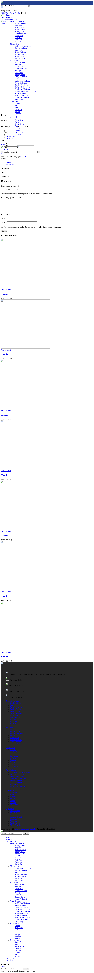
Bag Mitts (18, 25)
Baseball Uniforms (17, 774)
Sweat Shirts (19, 124)
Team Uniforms (11, 770)
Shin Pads (13, 721)
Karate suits (14, 815)
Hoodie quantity (9, 152)
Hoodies (18, 114)
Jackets (17, 112)
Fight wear (14, 882)
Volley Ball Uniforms (18, 784)
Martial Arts (10, 727)
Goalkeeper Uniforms (18, 778)
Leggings (18, 128)
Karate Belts (14, 738)
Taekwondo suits (16, 817)
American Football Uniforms (20, 772)
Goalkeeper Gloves (22, 919)
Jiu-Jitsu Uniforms (16, 734)
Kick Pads (14, 719)
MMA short (14, 821)
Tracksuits (13, 752)
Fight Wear (10, 809)
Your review (6, 214)
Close (3, 967)
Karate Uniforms (16, 740)
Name (4, 218)
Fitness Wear (14, 118)
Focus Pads (14, 715)
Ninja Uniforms (15, 742)
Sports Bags (19, 922)
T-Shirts (17, 130)
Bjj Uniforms (15, 729)
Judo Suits (14, 736)
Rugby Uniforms (16, 780)
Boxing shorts (15, 823)
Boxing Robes (15, 709)
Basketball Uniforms (17, 776)
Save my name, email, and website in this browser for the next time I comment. (32, 227)
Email (4, 223)
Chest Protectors (16, 713)
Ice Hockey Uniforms (18, 786)
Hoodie (3, 17)
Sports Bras (19, 120)
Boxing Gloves (20, 23)
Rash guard (14, 819)
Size (2, 140)
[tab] (49, 163)
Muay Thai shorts (16, 825)
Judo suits (13, 813)
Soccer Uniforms (16, 782)
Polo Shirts (19, 132)
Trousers (13, 764)
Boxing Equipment (17, 21)
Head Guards (15, 717)
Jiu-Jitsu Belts (15, 731)
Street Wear (10, 13)
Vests (16, 930)
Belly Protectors (16, 707)
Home (3, 13)
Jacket (3, 23)
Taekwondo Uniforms (18, 744)
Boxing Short (15, 711)
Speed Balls (14, 723)
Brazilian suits (15, 811)
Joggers (17, 116)
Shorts (17, 122)
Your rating (5, 198)
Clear (6, 150)
